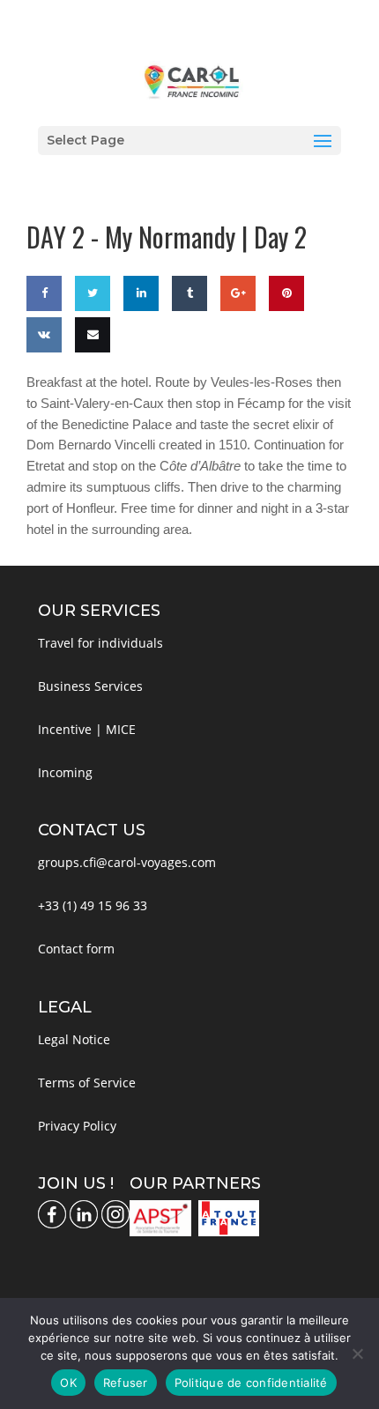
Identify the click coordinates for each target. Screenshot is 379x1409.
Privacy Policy (77, 1125)
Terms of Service (87, 1082)
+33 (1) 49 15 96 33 (92, 905)
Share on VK (42, 386)
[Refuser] (357, 1353)
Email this (89, 386)
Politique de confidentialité (251, 1383)
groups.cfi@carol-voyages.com (127, 862)
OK (68, 1383)
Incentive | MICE (87, 729)
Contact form (76, 948)
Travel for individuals (100, 642)
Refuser (125, 1383)
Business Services (90, 686)
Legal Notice (74, 1039)
